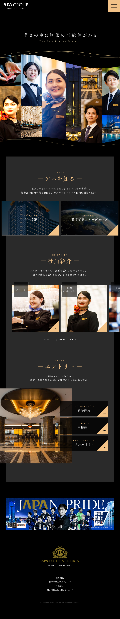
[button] (75, 340)
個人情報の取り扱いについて (60, 590)
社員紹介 (60, 586)
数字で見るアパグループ (60, 582)
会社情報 (60, 578)
